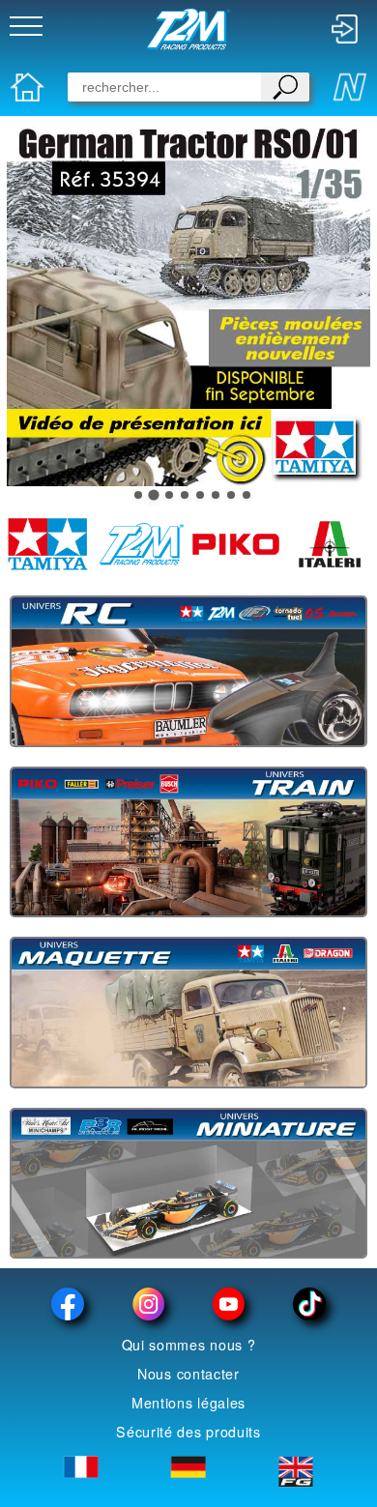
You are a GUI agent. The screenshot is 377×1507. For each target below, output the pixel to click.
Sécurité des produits (188, 1431)
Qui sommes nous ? (189, 1344)
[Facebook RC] (68, 1303)
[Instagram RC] (148, 1303)
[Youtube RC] (228, 1303)
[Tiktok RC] (309, 1303)
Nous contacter (188, 1373)
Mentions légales (188, 1402)
